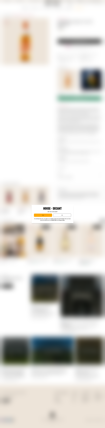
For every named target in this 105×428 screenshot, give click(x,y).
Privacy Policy (62, 220)
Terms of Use (54, 218)
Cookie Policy (54, 220)
